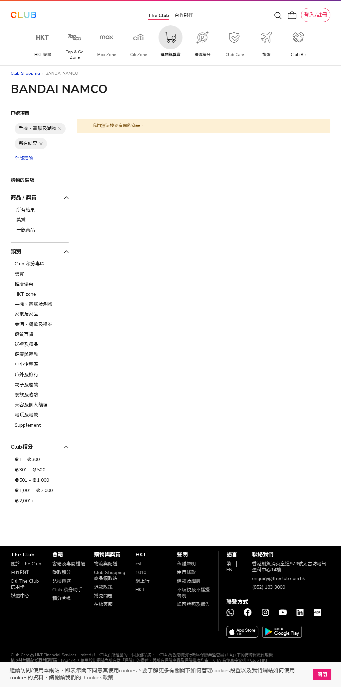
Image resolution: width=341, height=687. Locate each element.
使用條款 (186, 572)
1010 (141, 572)
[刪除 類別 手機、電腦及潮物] (60, 129)
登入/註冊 (315, 15)
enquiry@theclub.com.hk (278, 578)
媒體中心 (20, 596)
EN (229, 570)
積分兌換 (61, 598)
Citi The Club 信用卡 (25, 584)
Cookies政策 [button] (98, 677)
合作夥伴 (183, 15)
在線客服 (103, 604)
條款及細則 (188, 581)
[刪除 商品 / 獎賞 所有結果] (41, 144)
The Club (158, 15)
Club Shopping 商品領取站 (110, 575)
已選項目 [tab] (20, 113)
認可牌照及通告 (193, 604)
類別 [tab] (16, 251)
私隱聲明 (186, 564)
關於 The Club (26, 564)
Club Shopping (25, 73)
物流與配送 (106, 564)
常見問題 (103, 596)
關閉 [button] (322, 674)
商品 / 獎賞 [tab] (24, 197)
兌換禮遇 (61, 581)
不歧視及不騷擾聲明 (193, 593)
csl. (139, 564)
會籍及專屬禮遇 (68, 564)
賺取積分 (61, 572)
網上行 (143, 581)
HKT (140, 590)
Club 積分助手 (67, 590)
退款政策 (103, 587)
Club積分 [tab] (22, 447)
